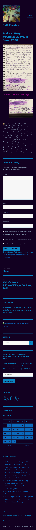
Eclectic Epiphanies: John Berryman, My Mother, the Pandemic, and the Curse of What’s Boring (19, 499)
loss (13, 150)
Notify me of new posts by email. (15, 244)
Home (5, 511)
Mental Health (21, 134)
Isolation (7, 134)
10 (18, 429)
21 (5, 437)
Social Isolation (22, 136)
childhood (18, 126)
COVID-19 (14, 130)
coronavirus (6, 130)
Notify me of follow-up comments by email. (18, 239)
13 (31, 429)
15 (9, 433)
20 (31, 433)
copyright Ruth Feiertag (10, 128)
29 (9, 441)
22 (9, 437)
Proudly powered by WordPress (23, 526)
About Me (6, 520)
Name (5, 203)
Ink (4, 134)
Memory (13, 134)
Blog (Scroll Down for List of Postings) (17, 516)
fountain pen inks (25, 142)
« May (9, 445)
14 (5, 433)
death (22, 140)
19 (26, 433)
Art (14, 126)
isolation (18, 148)
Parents (5, 136)
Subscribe (9, 381)
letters (10, 150)
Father (15, 132)
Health (29, 132)
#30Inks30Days (7, 126)
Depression (28, 140)
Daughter (20, 130)
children (24, 126)
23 (14, 437)
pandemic (22, 150)
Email (5, 212)
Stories (29, 136)
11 (22, 429)
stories (14, 152)
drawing (5, 142)
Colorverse (20, 138)
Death (26, 130)
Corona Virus (22, 128)
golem (14, 146)
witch (25, 152)
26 (27, 437)
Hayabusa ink (21, 146)
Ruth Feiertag (11, 25)
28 (5, 441)
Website (6, 222)
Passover (29, 150)
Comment (6, 174)
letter (23, 148)
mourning (29, 134)
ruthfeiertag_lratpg (12, 124)
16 (13, 433)
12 (27, 429)
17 (18, 433)
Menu (30, 16)
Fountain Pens (22, 132)
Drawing (5, 132)
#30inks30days (9, 138)
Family (11, 132)
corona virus (9, 140)
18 (22, 433)
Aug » (27, 445)
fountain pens (7, 144)
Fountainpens (27, 144)
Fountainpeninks (17, 144)
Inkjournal (13, 148)
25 (22, 437)
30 (14, 441)
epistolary (11, 142)
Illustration (6, 148)
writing (30, 152)
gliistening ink (7, 146)
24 (18, 437)
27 (31, 437)
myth (17, 150)
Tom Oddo (20, 152)
